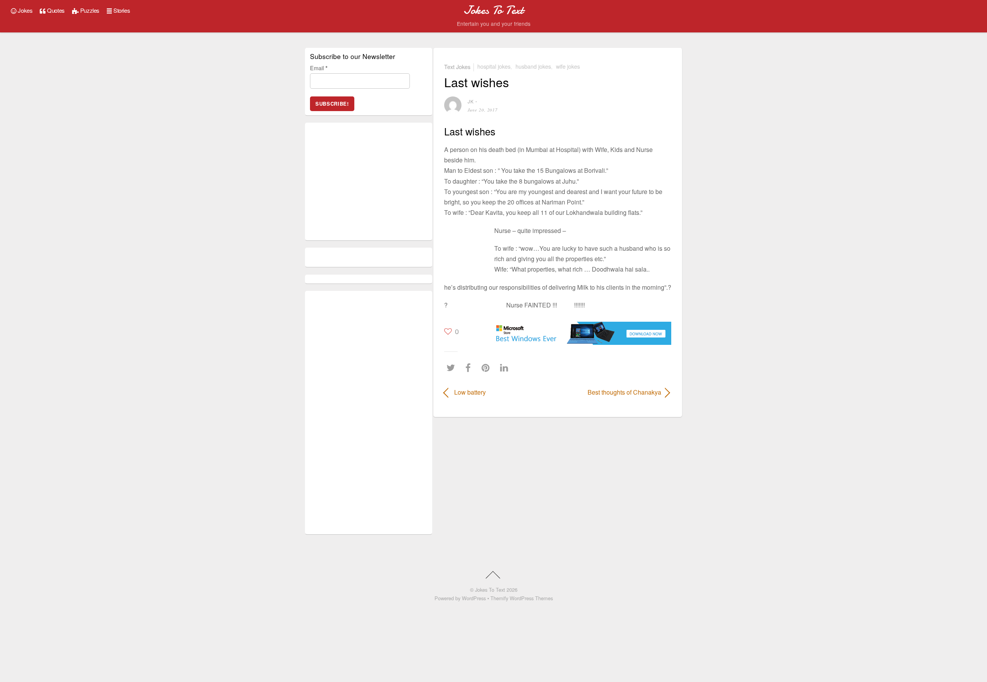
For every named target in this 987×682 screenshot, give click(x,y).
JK (471, 101)
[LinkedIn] (506, 367)
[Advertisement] (467, 246)
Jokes (25, 10)
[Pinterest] (488, 367)
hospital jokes (493, 66)
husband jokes (533, 66)
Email (319, 68)
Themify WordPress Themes (521, 598)
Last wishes (476, 82)
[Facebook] (470, 367)
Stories (121, 10)
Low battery (470, 392)
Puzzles (89, 10)
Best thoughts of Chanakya (612, 392)
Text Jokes (457, 66)
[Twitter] (452, 367)
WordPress (474, 598)
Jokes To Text (490, 589)
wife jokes (568, 66)
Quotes (55, 10)
